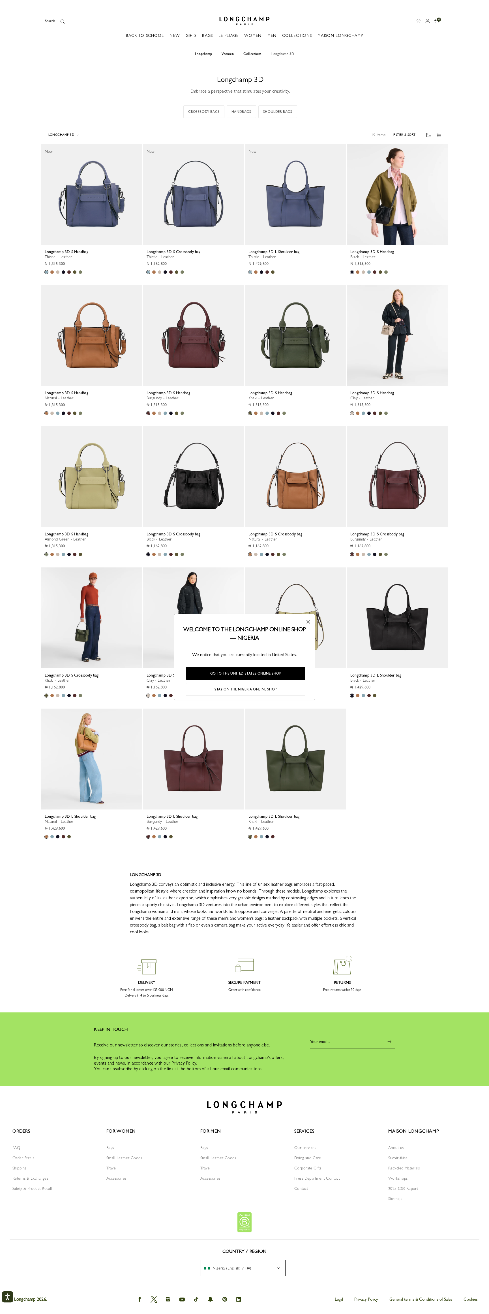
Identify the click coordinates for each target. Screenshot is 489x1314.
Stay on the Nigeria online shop (246, 689)
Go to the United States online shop (245, 673)
